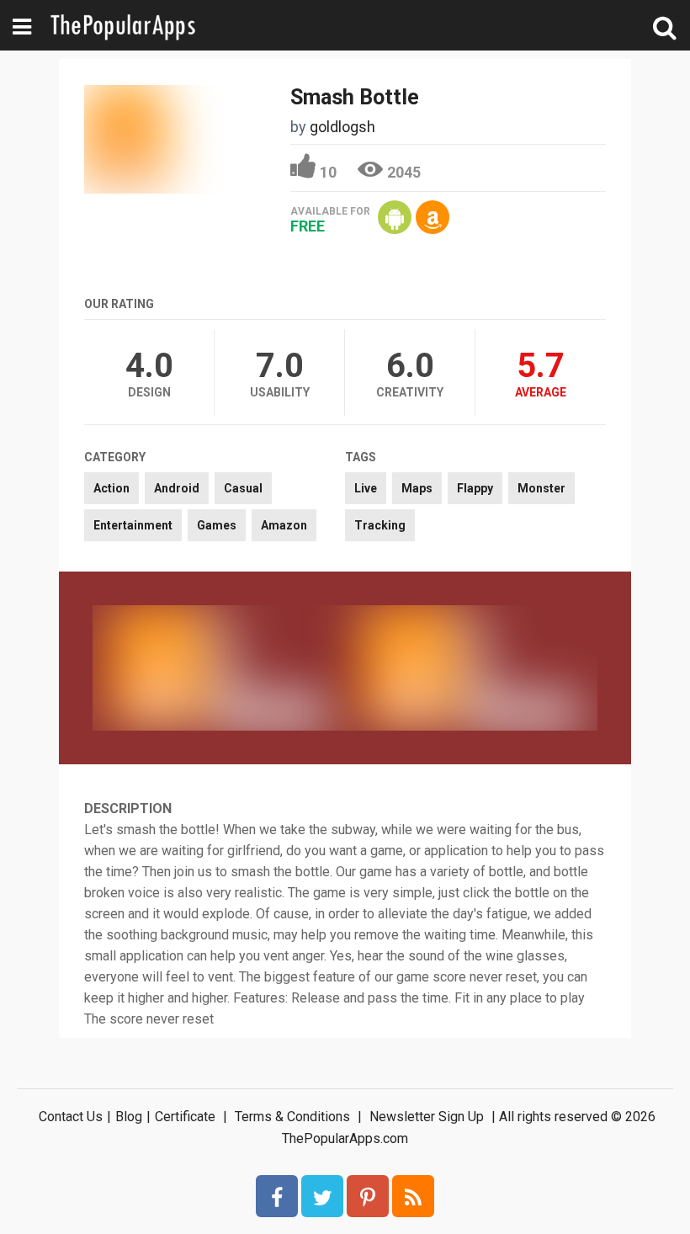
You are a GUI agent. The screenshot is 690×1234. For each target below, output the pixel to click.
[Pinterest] (368, 1196)
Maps (417, 488)
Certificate (185, 1117)
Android (176, 488)
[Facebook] (277, 1196)
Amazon (284, 525)
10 (328, 172)
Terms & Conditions (292, 1117)
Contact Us (71, 1117)
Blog (128, 1117)
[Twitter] (322, 1196)
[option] (219, 667)
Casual (243, 488)
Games (216, 525)
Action (111, 488)
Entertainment (132, 525)
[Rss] (413, 1196)
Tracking (380, 525)
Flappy (475, 488)
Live (365, 488)
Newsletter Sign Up (426, 1117)
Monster (541, 488)
